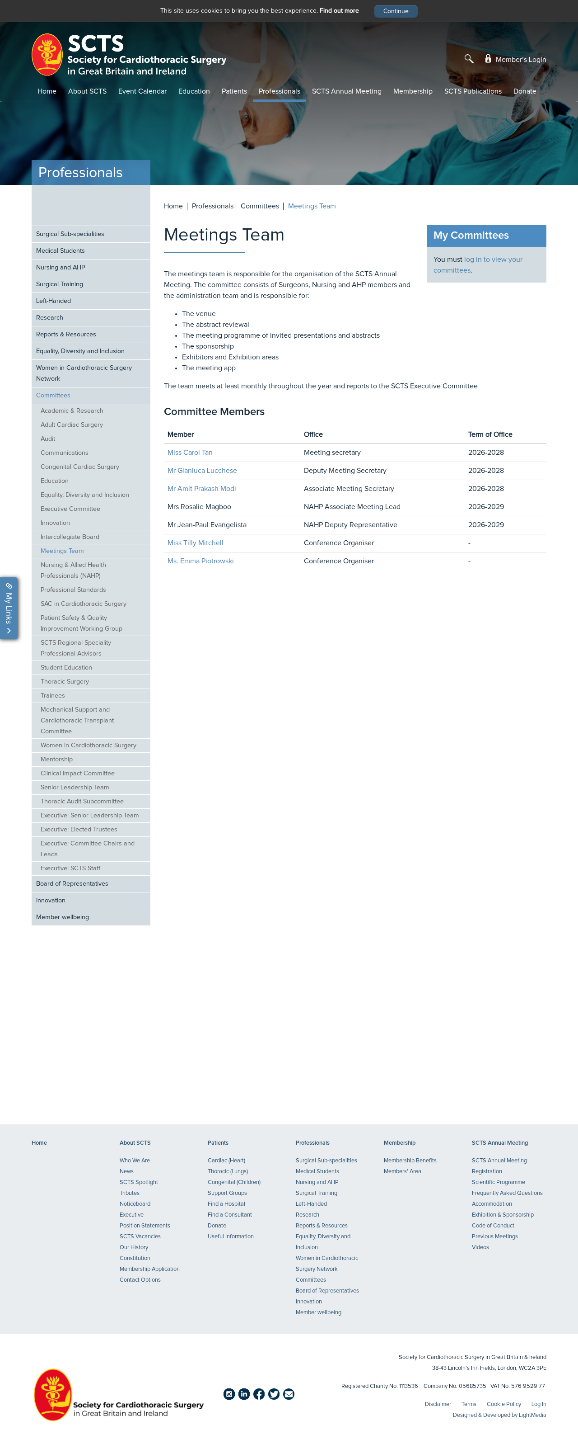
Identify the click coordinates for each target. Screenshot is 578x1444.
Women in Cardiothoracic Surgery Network (84, 373)
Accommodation (492, 1204)
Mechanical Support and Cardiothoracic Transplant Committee (77, 721)
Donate (524, 91)
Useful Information (231, 1237)
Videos (480, 1248)
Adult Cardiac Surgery (72, 425)
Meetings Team (62, 551)
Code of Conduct (493, 1226)
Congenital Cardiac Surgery (80, 467)
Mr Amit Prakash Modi (202, 488)
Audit (48, 439)
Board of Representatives (72, 884)
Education (194, 91)
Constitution (135, 1258)
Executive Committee (70, 509)
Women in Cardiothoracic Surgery (88, 745)
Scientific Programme (498, 1182)
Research (49, 318)
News (127, 1172)
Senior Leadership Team (75, 787)
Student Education (66, 668)
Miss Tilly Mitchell (196, 543)
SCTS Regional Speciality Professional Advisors (76, 648)
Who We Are (135, 1161)
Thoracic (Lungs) (228, 1172)
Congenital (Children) (234, 1182)
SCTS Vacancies (140, 1237)
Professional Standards (73, 590)
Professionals (279, 91)
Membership (413, 91)
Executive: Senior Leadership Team (90, 815)
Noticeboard (135, 1204)
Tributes (130, 1193)
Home (46, 91)
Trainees (53, 696)
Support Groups (227, 1193)
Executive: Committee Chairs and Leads (88, 849)
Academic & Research (72, 411)
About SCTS (87, 91)
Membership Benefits (410, 1161)
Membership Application (150, 1269)
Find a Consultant (230, 1215)
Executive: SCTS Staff (70, 868)
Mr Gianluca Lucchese (202, 470)
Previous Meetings (495, 1237)
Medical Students (60, 251)
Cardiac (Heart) (226, 1161)
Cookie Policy (504, 1404)
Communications (65, 453)
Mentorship (57, 759)
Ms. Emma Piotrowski (201, 561)
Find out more (339, 11)
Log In (538, 1404)
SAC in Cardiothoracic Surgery (83, 604)
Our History (134, 1248)
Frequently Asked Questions (507, 1193)
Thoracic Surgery (65, 682)
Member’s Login (520, 59)
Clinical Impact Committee (78, 773)
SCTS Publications (473, 91)
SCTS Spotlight (139, 1182)
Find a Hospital (226, 1204)
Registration (487, 1172)
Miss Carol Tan (190, 452)
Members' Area (402, 1172)
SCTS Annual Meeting (347, 91)
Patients (234, 91)
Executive (132, 1215)
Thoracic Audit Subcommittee (82, 801)
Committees (53, 395)
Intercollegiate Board (70, 537)
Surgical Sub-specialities (70, 234)
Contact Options (140, 1280)
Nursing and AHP (60, 267)
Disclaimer (438, 1404)
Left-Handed (53, 301)
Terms (468, 1404)
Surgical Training (59, 284)
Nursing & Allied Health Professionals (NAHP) (73, 570)
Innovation (55, 523)
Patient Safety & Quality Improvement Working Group (81, 623)
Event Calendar (142, 91)
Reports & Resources (66, 334)
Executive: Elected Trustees (79, 829)
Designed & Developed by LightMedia (499, 1415)
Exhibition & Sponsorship (503, 1215)
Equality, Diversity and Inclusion (80, 351)
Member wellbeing (62, 917)
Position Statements (145, 1226)
